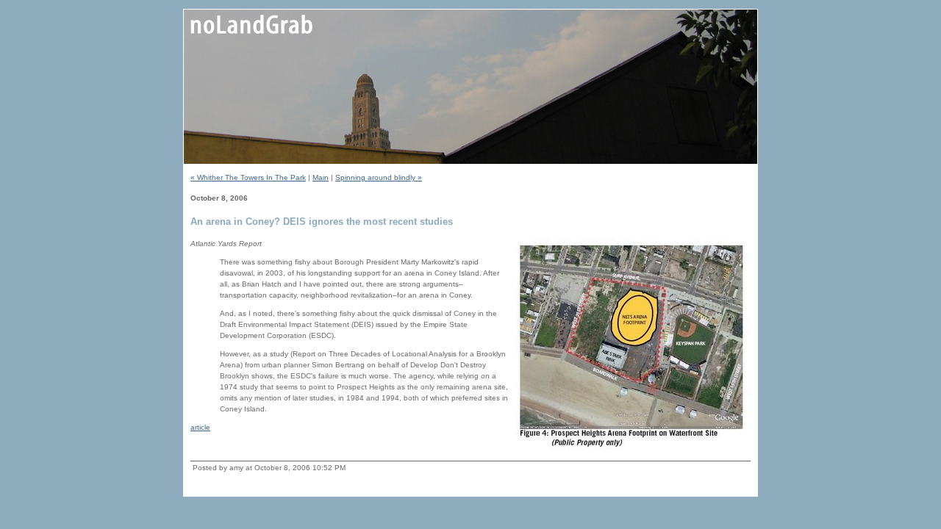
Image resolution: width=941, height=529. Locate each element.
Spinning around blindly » (378, 177)
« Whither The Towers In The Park (248, 177)
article (200, 427)
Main (320, 177)
